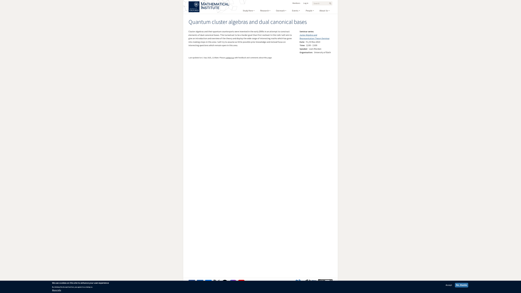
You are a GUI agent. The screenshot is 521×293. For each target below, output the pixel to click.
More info (56, 290)
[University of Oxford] (194, 2)
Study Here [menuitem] (248, 10)
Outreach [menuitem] (280, 10)
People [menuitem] (309, 10)
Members (296, 3)
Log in (305, 3)
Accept (449, 285)
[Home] (215, 2)
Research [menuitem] (264, 10)
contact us (229, 57)
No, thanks (461, 285)
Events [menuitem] (295, 10)
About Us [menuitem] (324, 10)
